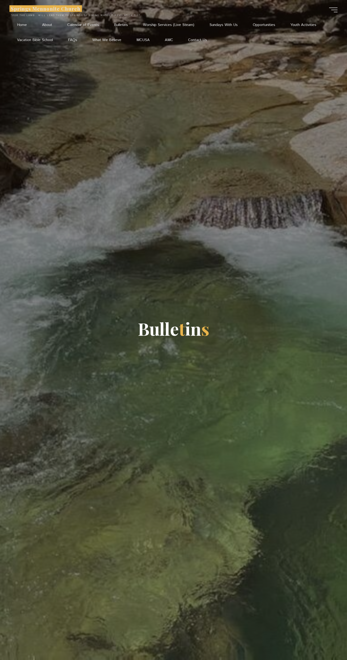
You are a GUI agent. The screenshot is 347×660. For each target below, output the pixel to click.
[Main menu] (333, 10)
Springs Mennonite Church (45, 8)
